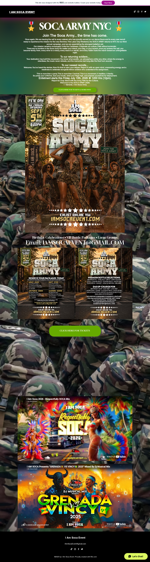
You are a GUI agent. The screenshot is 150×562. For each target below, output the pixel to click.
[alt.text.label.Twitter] (145, 11)
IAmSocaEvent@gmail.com (75, 544)
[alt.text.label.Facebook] (142, 11)
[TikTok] (135, 11)
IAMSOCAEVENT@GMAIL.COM (83, 242)
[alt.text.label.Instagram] (138, 11)
